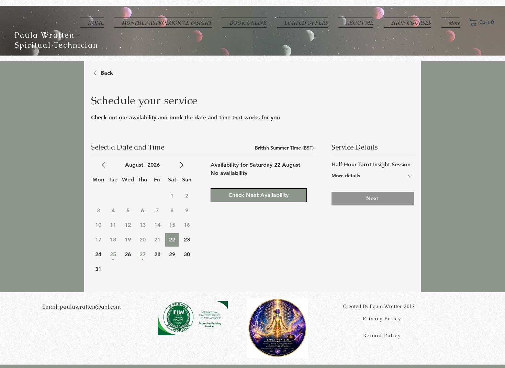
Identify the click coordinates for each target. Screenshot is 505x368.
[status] (284, 148)
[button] (484, 22)
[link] (102, 73)
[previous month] (104, 165)
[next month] (181, 165)
